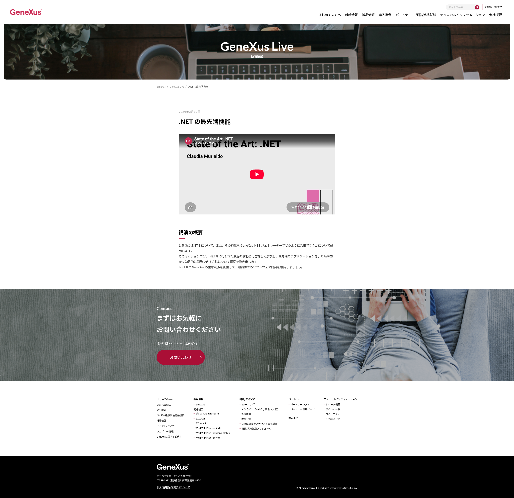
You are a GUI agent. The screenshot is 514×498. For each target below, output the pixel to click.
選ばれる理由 (164, 404)
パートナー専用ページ (303, 409)
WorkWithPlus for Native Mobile (213, 433)
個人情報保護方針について (173, 487)
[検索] (477, 7)
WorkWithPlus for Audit (208, 428)
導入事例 (385, 14)
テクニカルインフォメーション (462, 14)
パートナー (404, 14)
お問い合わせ (493, 7)
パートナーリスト (300, 404)
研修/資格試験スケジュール (256, 428)
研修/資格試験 (426, 14)
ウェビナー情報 (165, 431)
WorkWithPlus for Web (208, 437)
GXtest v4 (201, 423)
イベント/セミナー (167, 426)
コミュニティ (333, 414)
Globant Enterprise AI (207, 413)
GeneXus (200, 404)
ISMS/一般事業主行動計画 (171, 415)
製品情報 (368, 14)
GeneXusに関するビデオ (169, 436)
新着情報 (351, 14)
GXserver (200, 418)
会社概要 (495, 14)
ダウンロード (333, 409)
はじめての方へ (329, 14)
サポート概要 (333, 404)
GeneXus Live (333, 418)
